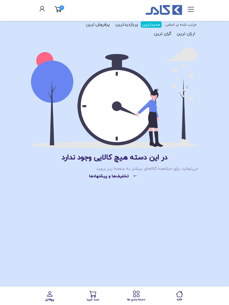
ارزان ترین (186, 34)
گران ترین (162, 34)
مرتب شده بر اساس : (179, 24)
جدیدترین (151, 24)
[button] (42, 10)
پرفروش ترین (98, 24)
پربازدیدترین (126, 24)
